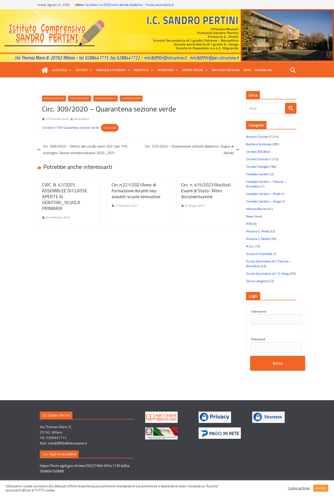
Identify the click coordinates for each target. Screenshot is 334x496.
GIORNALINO (263, 70)
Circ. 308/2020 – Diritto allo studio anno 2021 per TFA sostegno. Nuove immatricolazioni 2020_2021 (85, 149)
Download (110, 128)
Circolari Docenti (79, 98)
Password (258, 339)
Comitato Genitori (257, 174)
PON (249, 223)
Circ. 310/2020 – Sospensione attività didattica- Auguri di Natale (189, 149)
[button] (69, 70)
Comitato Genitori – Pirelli (263, 193)
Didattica (141, 70)
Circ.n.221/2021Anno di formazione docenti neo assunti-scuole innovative (136, 190)
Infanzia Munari (131, 98)
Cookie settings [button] (299, 488)
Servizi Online (192, 70)
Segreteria (165, 70)
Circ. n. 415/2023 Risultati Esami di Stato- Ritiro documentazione (206, 190)
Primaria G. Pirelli (257, 231)
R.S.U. (250, 246)
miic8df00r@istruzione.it (67, 443)
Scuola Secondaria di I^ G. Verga (267, 273)
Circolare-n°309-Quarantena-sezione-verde (70, 127)
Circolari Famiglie (105, 98)
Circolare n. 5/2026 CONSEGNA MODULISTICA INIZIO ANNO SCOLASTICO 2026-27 (124, 5)
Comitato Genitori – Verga (263, 201)
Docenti (82, 70)
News (247, 70)
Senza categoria (257, 281)
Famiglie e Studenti (110, 70)
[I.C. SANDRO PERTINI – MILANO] (44, 70)
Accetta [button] (321, 488)
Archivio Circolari (226, 70)
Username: (259, 311)
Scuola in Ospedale (259, 253)
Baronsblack (81, 119)
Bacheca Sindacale (259, 144)
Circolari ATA (254, 151)
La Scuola (59, 70)
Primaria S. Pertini (258, 238)
